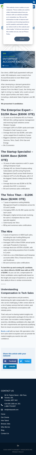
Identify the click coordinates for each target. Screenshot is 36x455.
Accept (22, 39)
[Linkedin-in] (34, 2)
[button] (33, 6)
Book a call (5, 331)
